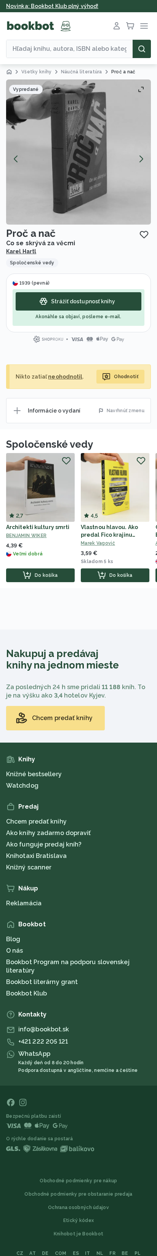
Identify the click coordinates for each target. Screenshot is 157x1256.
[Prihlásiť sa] (116, 26)
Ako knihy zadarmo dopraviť (48, 833)
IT (87, 1253)
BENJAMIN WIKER (26, 535)
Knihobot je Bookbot (79, 1234)
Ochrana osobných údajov (78, 1207)
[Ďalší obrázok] (141, 159)
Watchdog (22, 785)
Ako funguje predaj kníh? (44, 844)
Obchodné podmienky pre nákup (78, 1180)
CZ (20, 1253)
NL (100, 1253)
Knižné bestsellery (34, 774)
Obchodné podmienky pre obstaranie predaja (78, 1194)
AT (32, 1253)
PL (138, 1253)
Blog (13, 939)
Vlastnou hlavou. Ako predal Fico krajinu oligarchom (109, 534)
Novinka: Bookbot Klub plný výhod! (52, 6)
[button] (78, 152)
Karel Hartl (21, 251)
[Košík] (130, 26)
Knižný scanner (28, 867)
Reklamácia (24, 903)
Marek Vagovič (98, 543)
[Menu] (144, 26)
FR (112, 1253)
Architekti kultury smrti (37, 527)
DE (45, 1253)
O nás (14, 950)
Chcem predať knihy (36, 821)
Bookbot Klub (26, 993)
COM (61, 1253)
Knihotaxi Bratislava (36, 855)
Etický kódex (78, 1220)
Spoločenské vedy (49, 444)
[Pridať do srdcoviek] (144, 234)
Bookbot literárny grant (42, 982)
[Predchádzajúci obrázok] (16, 159)
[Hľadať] (142, 49)
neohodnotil (65, 377)
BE (125, 1253)
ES (76, 1253)
